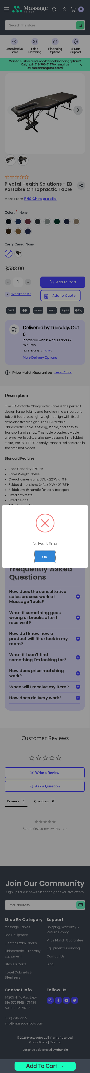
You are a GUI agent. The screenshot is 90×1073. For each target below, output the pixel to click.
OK (45, 556)
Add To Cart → (45, 1066)
